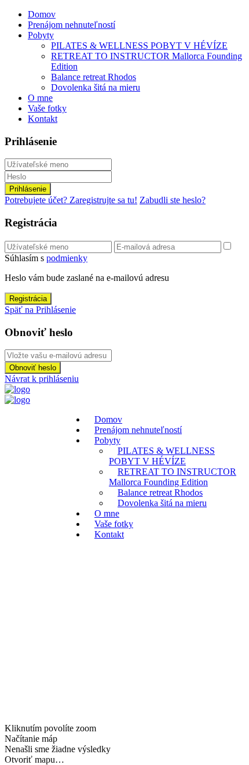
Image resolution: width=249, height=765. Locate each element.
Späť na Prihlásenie (40, 310)
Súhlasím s (46, 258)
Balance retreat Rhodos (93, 77)
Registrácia (28, 298)
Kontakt (42, 119)
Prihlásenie (27, 189)
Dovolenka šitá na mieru (95, 87)
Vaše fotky (47, 108)
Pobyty (41, 35)
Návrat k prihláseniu (42, 379)
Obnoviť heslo (32, 367)
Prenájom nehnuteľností (71, 25)
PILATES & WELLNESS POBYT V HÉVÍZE (139, 45)
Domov (42, 14)
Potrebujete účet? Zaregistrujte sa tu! (71, 200)
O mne (40, 98)
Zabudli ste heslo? (173, 200)
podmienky (66, 258)
